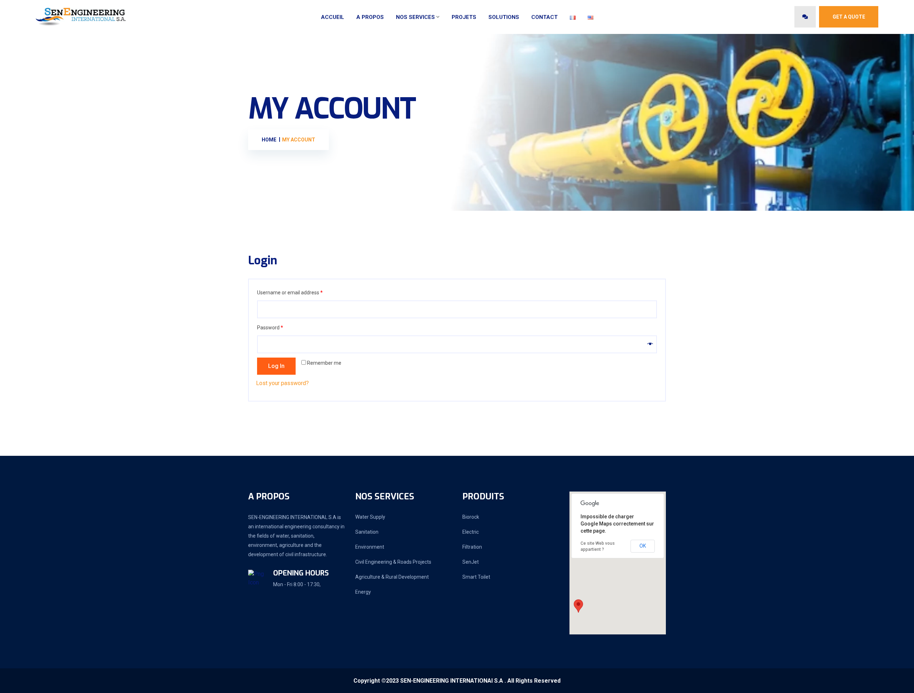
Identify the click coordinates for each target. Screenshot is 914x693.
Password (270, 327)
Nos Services (415, 17)
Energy (363, 592)
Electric (470, 532)
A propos (370, 17)
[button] (578, 606)
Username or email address (290, 292)
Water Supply (370, 517)
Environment (369, 547)
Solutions (503, 17)
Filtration (472, 547)
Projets (464, 17)
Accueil (332, 17)
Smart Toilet (476, 577)
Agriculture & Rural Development (392, 577)
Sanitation (366, 532)
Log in (276, 366)
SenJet (470, 562)
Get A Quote (849, 17)
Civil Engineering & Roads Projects (393, 562)
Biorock (470, 517)
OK (642, 546)
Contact (544, 17)
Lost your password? (282, 383)
